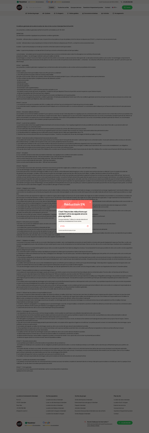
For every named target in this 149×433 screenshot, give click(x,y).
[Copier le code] (88, 226)
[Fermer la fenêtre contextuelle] (90, 202)
